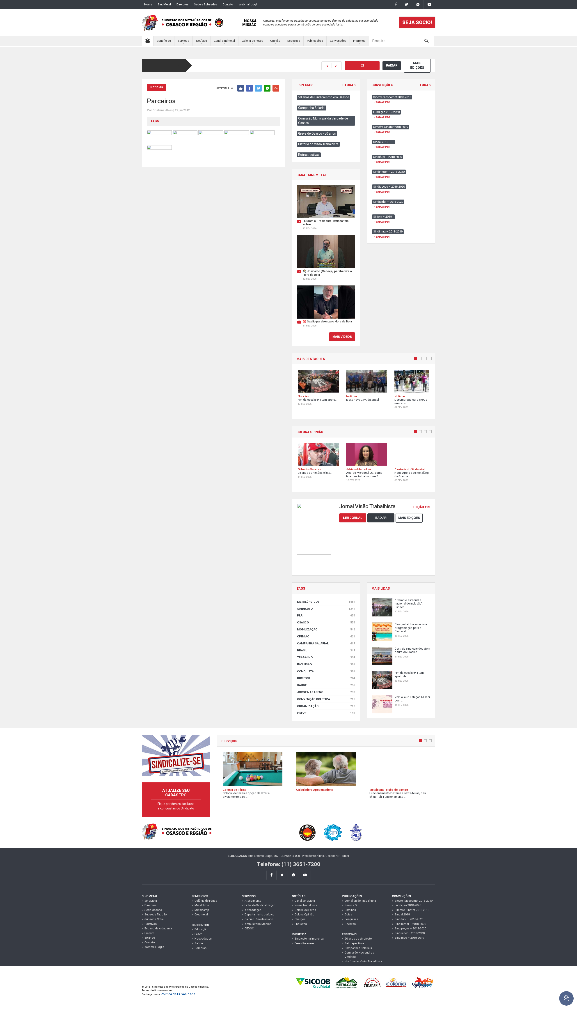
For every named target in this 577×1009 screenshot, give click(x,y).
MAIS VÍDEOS (342, 336)
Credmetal (201, 914)
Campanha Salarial (311, 108)
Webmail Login (248, 4)
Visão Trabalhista (306, 905)
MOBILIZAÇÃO (326, 629)
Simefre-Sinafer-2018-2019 (412, 910)
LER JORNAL (352, 517)
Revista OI (351, 905)
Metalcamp (202, 910)
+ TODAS (349, 85)
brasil (326, 650)
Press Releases (304, 943)
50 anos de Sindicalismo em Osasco (323, 97)
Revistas (350, 924)
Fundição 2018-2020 (408, 905)
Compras (200, 948)
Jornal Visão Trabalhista (360, 900)
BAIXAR (391, 65)
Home (148, 4)
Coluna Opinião (304, 914)
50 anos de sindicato (358, 938)
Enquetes (301, 924)
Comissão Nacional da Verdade (359, 954)
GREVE (326, 713)
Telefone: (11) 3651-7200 (288, 864)
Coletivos (150, 924)
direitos (326, 678)
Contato (228, 4)
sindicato (326, 608)
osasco (326, 622)
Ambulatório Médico (258, 924)
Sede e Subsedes (205, 4)
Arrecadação (253, 910)
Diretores (182, 4)
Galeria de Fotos (252, 40)
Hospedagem (204, 938)
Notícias (201, 40)
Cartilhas (350, 910)
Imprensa (359, 40)
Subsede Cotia (154, 919)
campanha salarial (326, 643)
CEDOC (249, 928)
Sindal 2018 (402, 914)
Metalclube (202, 905)
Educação (201, 929)
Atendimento (253, 900)
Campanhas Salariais (358, 948)
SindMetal (164, 4)
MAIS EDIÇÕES (417, 65)
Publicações (315, 40)
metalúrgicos (326, 601)
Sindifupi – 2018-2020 (409, 919)
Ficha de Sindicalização (260, 905)
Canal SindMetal (305, 900)
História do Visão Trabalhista (318, 144)
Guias (348, 914)
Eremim (149, 933)
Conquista (326, 671)
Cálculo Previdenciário (259, 919)
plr (326, 615)
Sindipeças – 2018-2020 (410, 928)
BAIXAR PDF (383, 102)
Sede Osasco (153, 910)
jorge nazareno (326, 692)
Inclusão (326, 664)
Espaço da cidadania (158, 928)
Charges (300, 919)
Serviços (183, 40)
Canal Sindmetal (224, 40)
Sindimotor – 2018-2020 (410, 924)
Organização (326, 706)
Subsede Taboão (155, 914)
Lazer (198, 934)
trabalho (326, 657)
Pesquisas (351, 919)
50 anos (149, 937)
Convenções (338, 40)
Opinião (275, 40)
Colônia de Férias (206, 900)
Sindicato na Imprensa (309, 938)
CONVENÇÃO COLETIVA (326, 699)
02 (362, 65)
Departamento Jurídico (260, 914)
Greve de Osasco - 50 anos (317, 133)
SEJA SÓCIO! (417, 22)
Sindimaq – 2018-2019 (409, 937)
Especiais (293, 40)
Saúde (326, 685)
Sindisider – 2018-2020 (410, 933)
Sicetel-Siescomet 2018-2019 (414, 900)
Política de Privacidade (178, 994)
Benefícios (164, 40)
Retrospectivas (309, 154)
